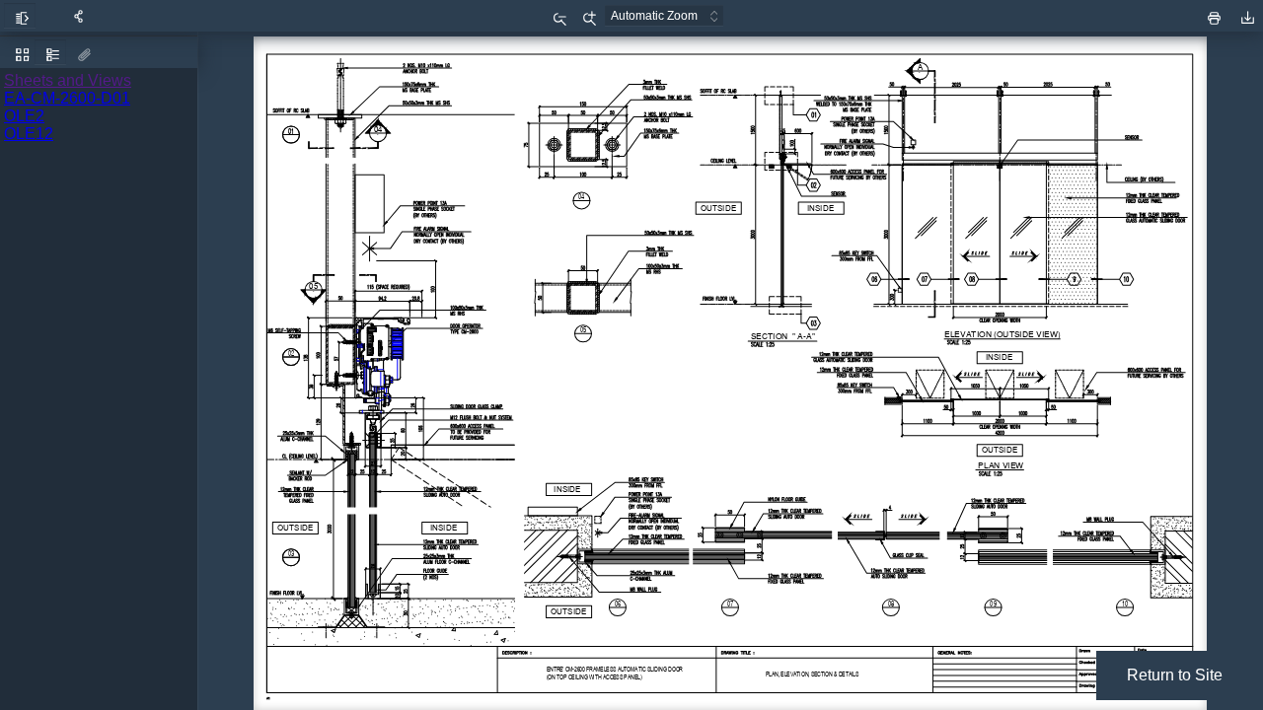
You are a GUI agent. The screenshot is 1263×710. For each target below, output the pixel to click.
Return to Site (1175, 675)
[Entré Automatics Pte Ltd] (1171, 14)
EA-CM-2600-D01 (67, 98)
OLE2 (24, 115)
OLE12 (28, 133)
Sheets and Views (67, 80)
